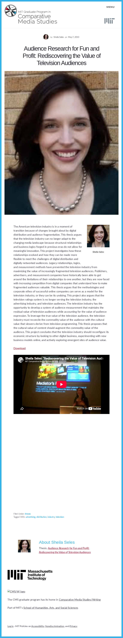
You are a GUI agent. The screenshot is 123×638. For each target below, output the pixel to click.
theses (28, 514)
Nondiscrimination (54, 626)
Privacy (73, 626)
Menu (110, 7)
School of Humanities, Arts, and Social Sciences (50, 608)
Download (19, 348)
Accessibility (37, 626)
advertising (30, 517)
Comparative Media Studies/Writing (80, 600)
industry (51, 517)
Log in (11, 626)
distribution (41, 517)
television (60, 517)
